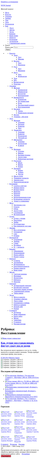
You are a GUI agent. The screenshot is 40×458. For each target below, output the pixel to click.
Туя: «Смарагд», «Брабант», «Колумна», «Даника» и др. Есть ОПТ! (21, 400)
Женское (17, 88)
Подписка (17, 312)
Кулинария (13, 39)
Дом (6, 20)
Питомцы (17, 168)
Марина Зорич (14, 358)
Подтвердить (6, 456)
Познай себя (18, 307)
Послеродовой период (26, 105)
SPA (15, 80)
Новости (12, 37)
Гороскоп (12, 284)
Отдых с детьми (19, 218)
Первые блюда (19, 188)
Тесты (11, 32)
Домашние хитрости (21, 178)
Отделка (21, 151)
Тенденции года (19, 205)
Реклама (22, 444)
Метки (16, 318)
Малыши (17, 120)
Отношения (18, 232)
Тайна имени (18, 293)
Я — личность (19, 247)
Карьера (12, 34)
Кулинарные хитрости (22, 199)
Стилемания (18, 213)
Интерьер (17, 149)
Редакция (13, 444)
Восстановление (24, 107)
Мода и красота (19, 297)
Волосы (16, 61)
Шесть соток (18, 176)
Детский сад (22, 138)
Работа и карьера (20, 305)
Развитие (21, 126)
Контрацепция (23, 95)
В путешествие (19, 224)
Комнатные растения (25, 159)
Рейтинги (17, 280)
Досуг (11, 28)
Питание (17, 109)
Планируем (22, 99)
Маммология (22, 92)
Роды (20, 103)
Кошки (20, 170)
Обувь (16, 209)
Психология (9, 24)
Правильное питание (25, 113)
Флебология (22, 76)
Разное (20, 166)
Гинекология (22, 90)
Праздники (18, 220)
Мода (7, 13)
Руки (15, 67)
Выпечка (17, 191)
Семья (16, 243)
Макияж (21, 59)
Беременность (19, 97)
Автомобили (18, 262)
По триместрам (23, 101)
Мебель (20, 153)
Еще (6, 26)
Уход (19, 57)
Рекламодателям (19, 324)
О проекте (13, 310)
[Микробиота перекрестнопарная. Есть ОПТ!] (18, 395)
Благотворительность (21, 266)
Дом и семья (18, 301)
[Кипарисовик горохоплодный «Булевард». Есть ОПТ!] (22, 389)
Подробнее (26, 454)
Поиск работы (19, 255)
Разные (16, 308)
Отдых (11, 216)
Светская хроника (20, 274)
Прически (21, 65)
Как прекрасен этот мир (22, 226)
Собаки (20, 172)
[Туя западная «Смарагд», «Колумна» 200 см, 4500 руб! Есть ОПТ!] (15, 375)
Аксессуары (22, 157)
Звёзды (12, 30)
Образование (18, 251)
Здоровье (8, 16)
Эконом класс (19, 180)
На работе (17, 245)
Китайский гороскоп (21, 287)
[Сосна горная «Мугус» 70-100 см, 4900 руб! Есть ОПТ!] (22, 381)
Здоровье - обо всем (21, 117)
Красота (8, 14)
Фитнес (16, 115)
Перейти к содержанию (9, 2)
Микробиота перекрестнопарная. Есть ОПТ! (21, 397)
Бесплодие (22, 94)
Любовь (8, 18)
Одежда (16, 207)
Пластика (17, 84)
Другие (20, 174)
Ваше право (13, 36)
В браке (16, 236)
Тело (15, 78)
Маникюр (21, 71)
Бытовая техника (24, 155)
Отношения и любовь (21, 303)
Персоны (17, 282)
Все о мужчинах (19, 230)
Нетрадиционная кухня (22, 197)
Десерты (17, 195)
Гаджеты (17, 261)
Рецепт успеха (19, 257)
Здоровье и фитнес (20, 299)
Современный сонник (17, 43)
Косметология (19, 82)
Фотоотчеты (18, 278)
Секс (15, 234)
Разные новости (19, 268)
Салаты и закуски (20, 186)
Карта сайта (18, 316)
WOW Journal (6, 5)
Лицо (16, 55)
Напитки (17, 193)
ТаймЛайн (17, 320)
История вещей (19, 214)
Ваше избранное (20, 314)
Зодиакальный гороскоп (22, 285)
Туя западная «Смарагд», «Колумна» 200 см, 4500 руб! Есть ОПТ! (22, 377)
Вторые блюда (19, 190)
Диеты (20, 111)
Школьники (18, 140)
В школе (21, 145)
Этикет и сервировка (21, 201)
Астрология (13, 41)
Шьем (20, 163)
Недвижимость (19, 264)
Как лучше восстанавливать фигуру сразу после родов (17, 344)
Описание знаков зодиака (23, 289)
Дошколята (18, 130)
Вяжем (20, 165)
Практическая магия (21, 182)
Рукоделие (17, 161)
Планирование (19, 253)
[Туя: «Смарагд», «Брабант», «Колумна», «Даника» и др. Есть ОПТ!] (15, 398)
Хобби (16, 222)
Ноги (15, 72)
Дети (7, 22)
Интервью (17, 276)
